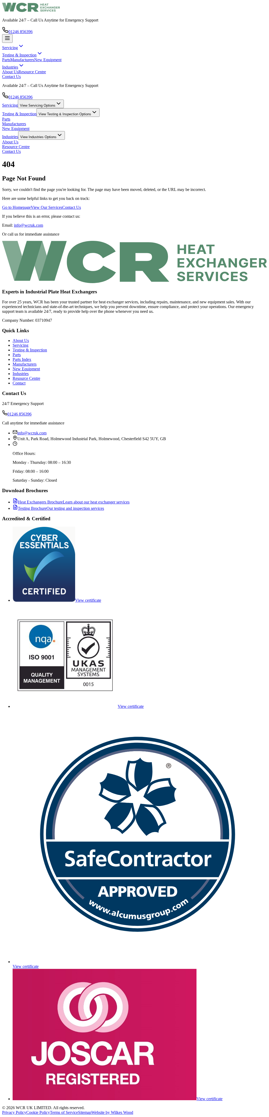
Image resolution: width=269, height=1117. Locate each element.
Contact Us (11, 76)
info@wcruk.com (28, 225)
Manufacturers (22, 60)
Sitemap (84, 1112)
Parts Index (22, 359)
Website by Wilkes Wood (112, 1112)
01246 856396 (20, 31)
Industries (10, 136)
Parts (6, 60)
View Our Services (46, 207)
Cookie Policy (38, 1112)
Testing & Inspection (19, 114)
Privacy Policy (14, 1112)
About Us (10, 72)
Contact (19, 383)
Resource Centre (32, 72)
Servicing (10, 105)
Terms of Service (64, 1112)
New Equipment (47, 60)
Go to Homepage (16, 207)
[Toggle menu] (7, 38)
